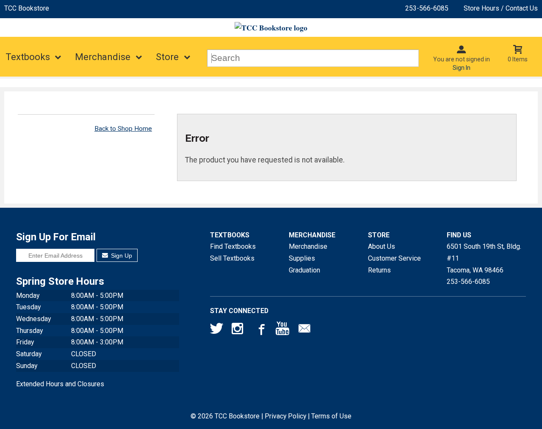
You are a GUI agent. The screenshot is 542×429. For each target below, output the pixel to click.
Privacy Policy (285, 416)
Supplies (302, 258)
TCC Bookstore (26, 8)
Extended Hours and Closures (60, 384)
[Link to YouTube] (282, 330)
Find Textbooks (233, 246)
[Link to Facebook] (260, 330)
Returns (379, 270)
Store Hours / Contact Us (501, 8)
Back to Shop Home (123, 128)
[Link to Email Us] (304, 330)
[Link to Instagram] (238, 330)
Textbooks (28, 57)
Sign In (461, 67)
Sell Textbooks (232, 258)
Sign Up (120, 255)
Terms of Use (331, 416)
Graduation (304, 270)
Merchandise (102, 57)
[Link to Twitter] (217, 330)
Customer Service (394, 258)
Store (167, 57)
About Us (381, 246)
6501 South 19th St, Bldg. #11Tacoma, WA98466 (484, 258)
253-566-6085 (426, 8)
